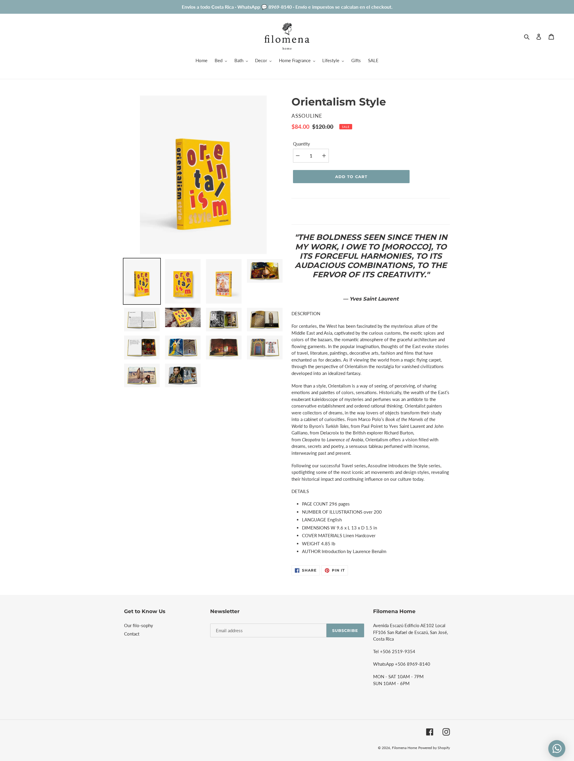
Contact (131, 633)
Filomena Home (404, 747)
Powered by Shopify (434, 747)
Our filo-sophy (138, 625)
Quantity (301, 143)
